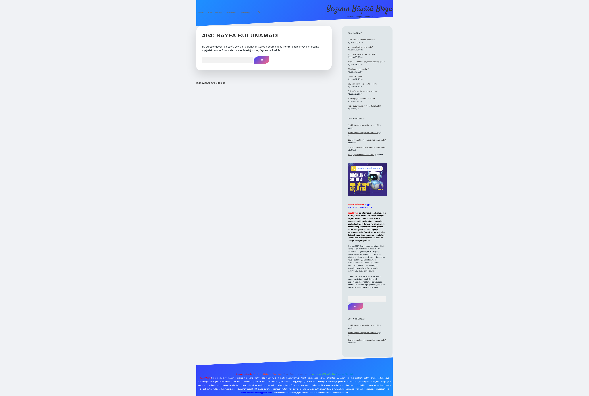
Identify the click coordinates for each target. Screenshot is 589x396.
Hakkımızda (245, 12)
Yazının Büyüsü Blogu (360, 8)
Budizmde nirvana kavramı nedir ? (362, 54)
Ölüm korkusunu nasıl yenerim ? (361, 39)
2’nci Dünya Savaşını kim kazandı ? (363, 125)
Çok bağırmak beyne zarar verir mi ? (363, 91)
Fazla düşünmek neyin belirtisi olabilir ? (364, 106)
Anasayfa (200, 12)
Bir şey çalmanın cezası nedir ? (361, 154)
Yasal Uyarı (231, 12)
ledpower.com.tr (205, 82)
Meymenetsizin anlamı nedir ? (360, 47)
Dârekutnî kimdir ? (355, 76)
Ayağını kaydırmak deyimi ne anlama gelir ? (366, 62)
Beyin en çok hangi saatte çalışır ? (362, 84)
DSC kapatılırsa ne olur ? (358, 69)
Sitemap (220, 82)
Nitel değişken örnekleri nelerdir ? (362, 98)
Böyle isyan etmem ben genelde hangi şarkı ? (367, 140)
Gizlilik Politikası (215, 12)
